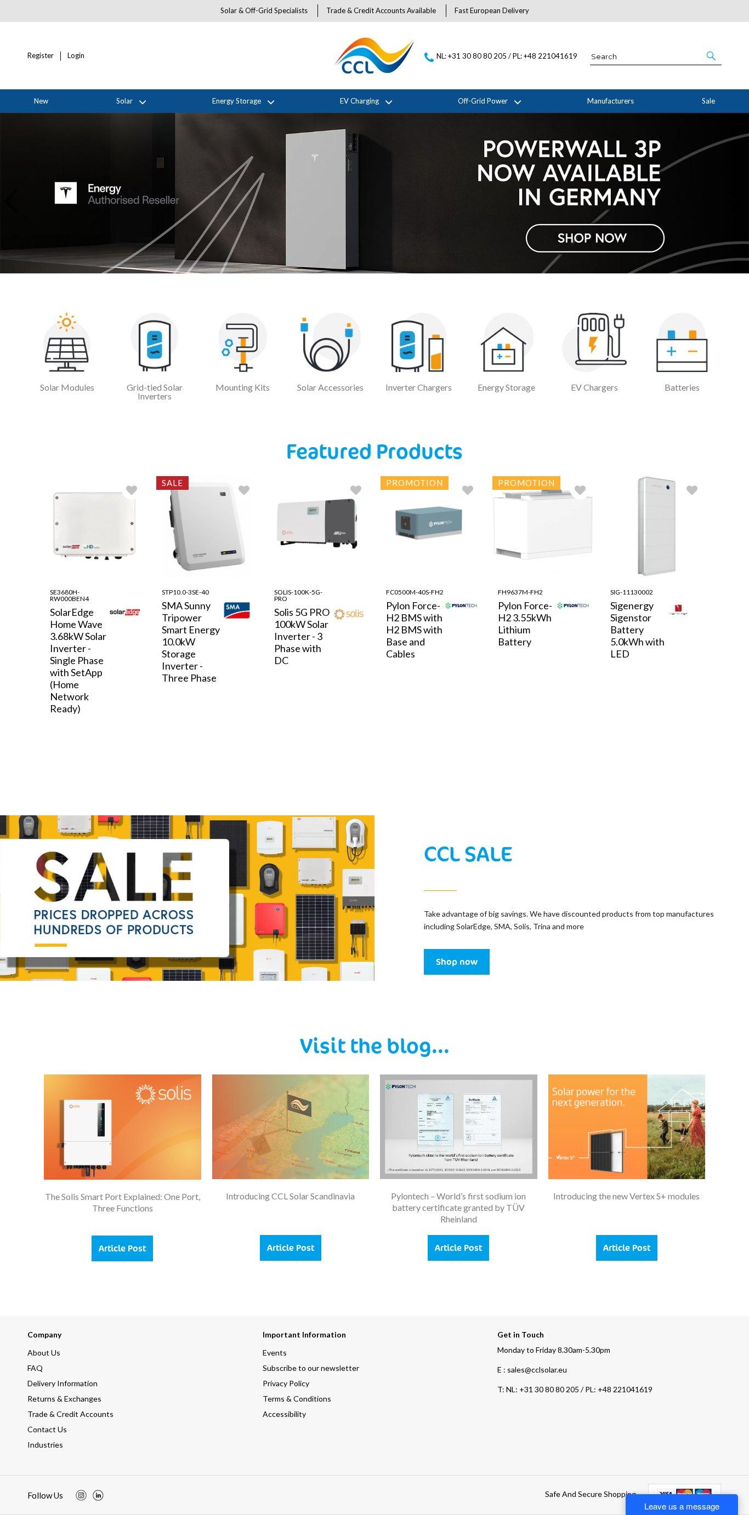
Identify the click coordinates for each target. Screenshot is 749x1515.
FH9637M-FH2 (520, 592)
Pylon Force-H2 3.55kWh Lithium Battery (525, 623)
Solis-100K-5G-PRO (298, 595)
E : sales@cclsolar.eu (532, 1369)
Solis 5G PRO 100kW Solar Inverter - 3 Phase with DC (302, 636)
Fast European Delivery (492, 10)
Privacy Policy (286, 1383)
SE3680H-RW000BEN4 (69, 595)
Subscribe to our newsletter (311, 1368)
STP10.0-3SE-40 (185, 592)
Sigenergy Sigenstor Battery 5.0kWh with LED (637, 629)
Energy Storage (236, 100)
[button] (712, 56)
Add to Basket (123, 769)
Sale (708, 100)
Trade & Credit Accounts (70, 1414)
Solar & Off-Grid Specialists (264, 10)
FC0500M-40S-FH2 (415, 592)
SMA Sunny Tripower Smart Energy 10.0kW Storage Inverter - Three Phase (191, 641)
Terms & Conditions (297, 1398)
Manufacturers (610, 100)
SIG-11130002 (631, 592)
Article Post (122, 1248)
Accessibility (284, 1414)
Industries (45, 1444)
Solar (124, 100)
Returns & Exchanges (64, 1398)
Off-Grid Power (483, 100)
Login (75, 56)
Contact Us (47, 1429)
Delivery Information (62, 1383)
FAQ (35, 1368)
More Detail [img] (73, 769)
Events (275, 1352)
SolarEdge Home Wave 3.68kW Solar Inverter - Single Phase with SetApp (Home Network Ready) (78, 660)
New (41, 100)
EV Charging (359, 100)
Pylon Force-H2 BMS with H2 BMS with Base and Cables (414, 629)
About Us (43, 1352)
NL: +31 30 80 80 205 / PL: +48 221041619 (574, 1389)
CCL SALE (468, 853)
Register (40, 56)
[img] (81, 1495)
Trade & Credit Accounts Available (381, 10)
